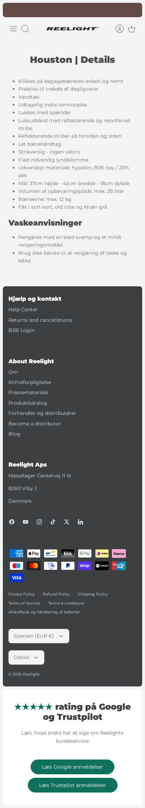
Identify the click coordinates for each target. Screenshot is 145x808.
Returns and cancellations (40, 320)
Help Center (23, 309)
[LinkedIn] (80, 522)
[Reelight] (72, 29)
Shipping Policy (93, 594)
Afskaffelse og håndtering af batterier (44, 612)
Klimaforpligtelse (29, 382)
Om (13, 372)
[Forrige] (12, 10)
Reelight (31, 674)
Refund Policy (56, 594)
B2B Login (21, 330)
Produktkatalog (27, 403)
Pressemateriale (28, 392)
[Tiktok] (53, 522)
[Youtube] (25, 522)
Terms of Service (24, 603)
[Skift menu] (13, 29)
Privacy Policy (21, 594)
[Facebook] (12, 522)
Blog (14, 434)
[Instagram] (39, 522)
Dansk (21, 657)
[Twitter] (67, 522)
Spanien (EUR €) (34, 636)
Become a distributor (34, 424)
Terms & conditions (66, 603)
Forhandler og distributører (42, 413)
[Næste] (133, 10)
